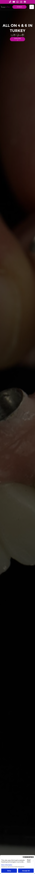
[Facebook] (25, 2)
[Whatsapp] (17, 2)
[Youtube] (14, 2)
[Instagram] (21, 2)
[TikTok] (10, 2)
